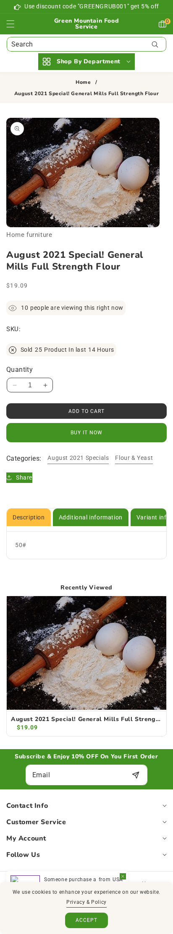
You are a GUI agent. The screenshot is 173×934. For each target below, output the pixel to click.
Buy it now (86, 433)
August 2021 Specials (78, 457)
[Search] (154, 44)
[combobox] (86, 44)
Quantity (19, 370)
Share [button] (24, 477)
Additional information (91, 517)
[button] (15, 24)
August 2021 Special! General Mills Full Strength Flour (86, 719)
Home (83, 82)
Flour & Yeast (134, 457)
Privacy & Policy (86, 902)
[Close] (123, 876)
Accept (86, 920)
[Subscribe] (135, 775)
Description (29, 517)
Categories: (23, 458)
